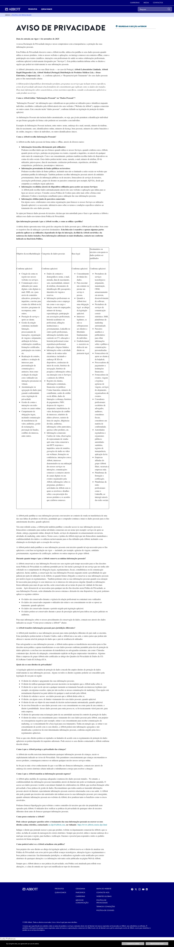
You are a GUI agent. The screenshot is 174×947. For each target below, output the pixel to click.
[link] (7, 15)
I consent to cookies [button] (133, 944)
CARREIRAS (80, 896)
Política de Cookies (105, 910)
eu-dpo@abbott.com (57, 824)
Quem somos (60, 892)
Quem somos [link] (46, 9)
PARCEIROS (80, 892)
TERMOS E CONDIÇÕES (105, 906)
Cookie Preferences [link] (8, 938)
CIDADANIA (80, 889)
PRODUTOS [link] (32, 9)
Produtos (59, 889)
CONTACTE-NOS (102, 892)
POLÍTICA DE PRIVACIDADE (102, 901)
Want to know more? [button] (157, 944)
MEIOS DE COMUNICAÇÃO (82, 901)
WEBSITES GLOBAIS (103, 896)
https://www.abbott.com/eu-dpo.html (92, 824)
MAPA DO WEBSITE (103, 889)
